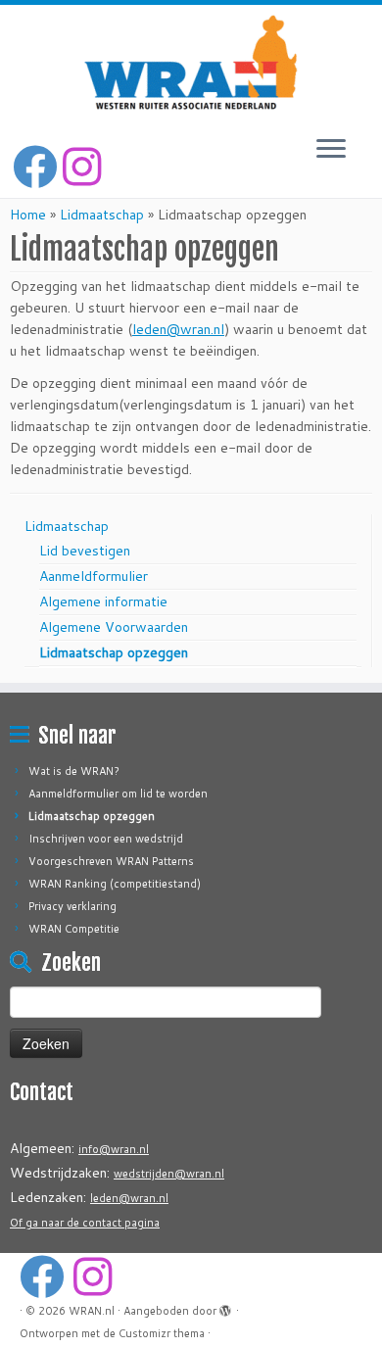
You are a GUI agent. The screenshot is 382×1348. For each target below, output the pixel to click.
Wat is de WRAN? (73, 771)
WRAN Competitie (73, 929)
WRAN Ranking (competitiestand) (114, 883)
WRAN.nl (92, 1311)
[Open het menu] (331, 150)
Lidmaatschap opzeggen (113, 652)
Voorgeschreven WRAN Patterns (111, 861)
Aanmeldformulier (93, 576)
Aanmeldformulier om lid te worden (118, 793)
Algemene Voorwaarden (113, 627)
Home (28, 214)
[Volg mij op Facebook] (38, 166)
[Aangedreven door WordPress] (226, 1307)
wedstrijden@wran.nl (169, 1173)
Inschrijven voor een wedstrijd (105, 838)
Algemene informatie (103, 601)
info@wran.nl (113, 1149)
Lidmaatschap (102, 214)
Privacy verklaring (72, 906)
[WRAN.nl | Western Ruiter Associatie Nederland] (191, 62)
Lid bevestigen (84, 550)
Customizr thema (162, 1333)
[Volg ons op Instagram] (85, 166)
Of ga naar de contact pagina (85, 1222)
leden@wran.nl (178, 329)
